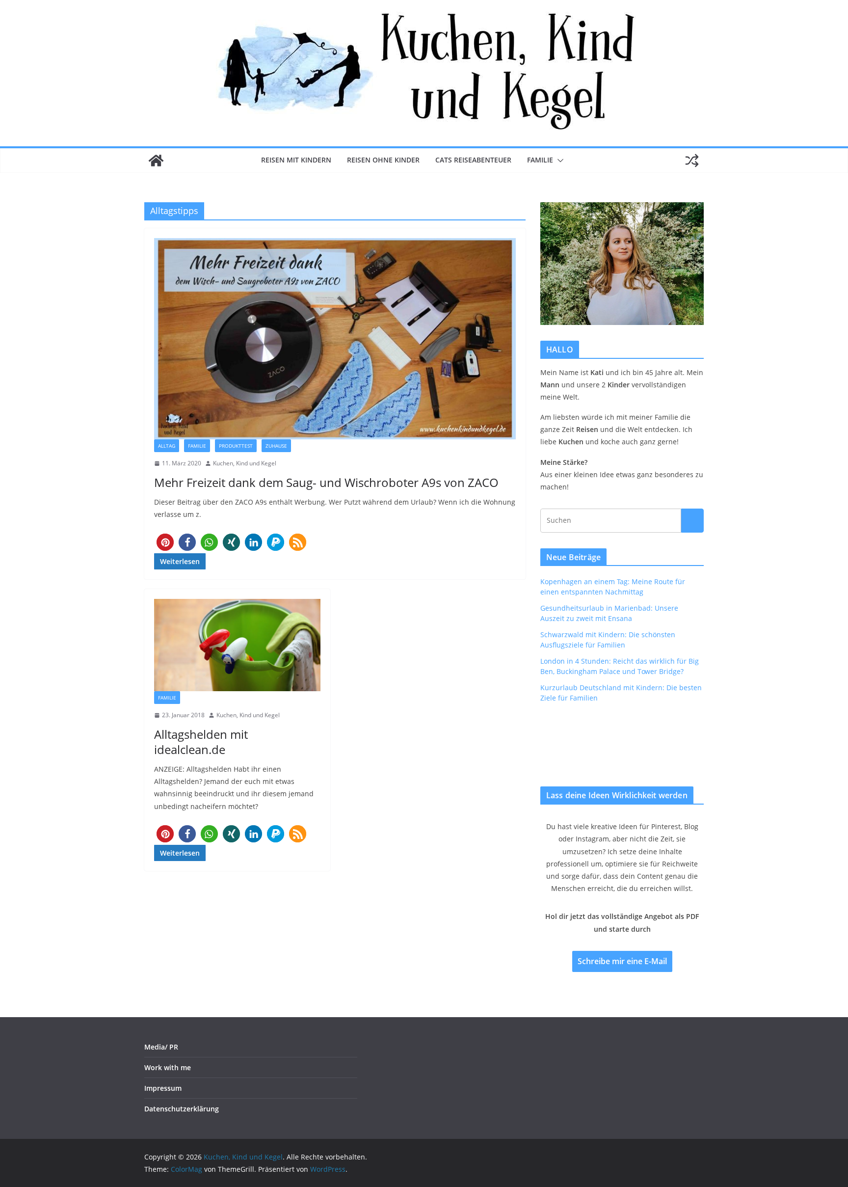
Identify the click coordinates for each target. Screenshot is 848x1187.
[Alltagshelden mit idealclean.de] (237, 645)
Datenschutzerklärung (181, 1108)
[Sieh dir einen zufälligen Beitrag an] (692, 160)
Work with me (167, 1067)
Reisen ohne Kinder (383, 159)
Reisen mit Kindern (296, 159)
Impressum (163, 1088)
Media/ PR (161, 1047)
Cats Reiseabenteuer (473, 159)
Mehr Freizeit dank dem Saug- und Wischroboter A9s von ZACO (326, 482)
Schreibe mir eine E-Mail (622, 961)
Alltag (166, 445)
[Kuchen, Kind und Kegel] (156, 160)
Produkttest (236, 445)
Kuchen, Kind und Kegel (244, 463)
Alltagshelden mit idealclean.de (201, 741)
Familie (540, 159)
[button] (558, 160)
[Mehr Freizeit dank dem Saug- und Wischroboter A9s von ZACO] (335, 338)
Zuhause (276, 445)
